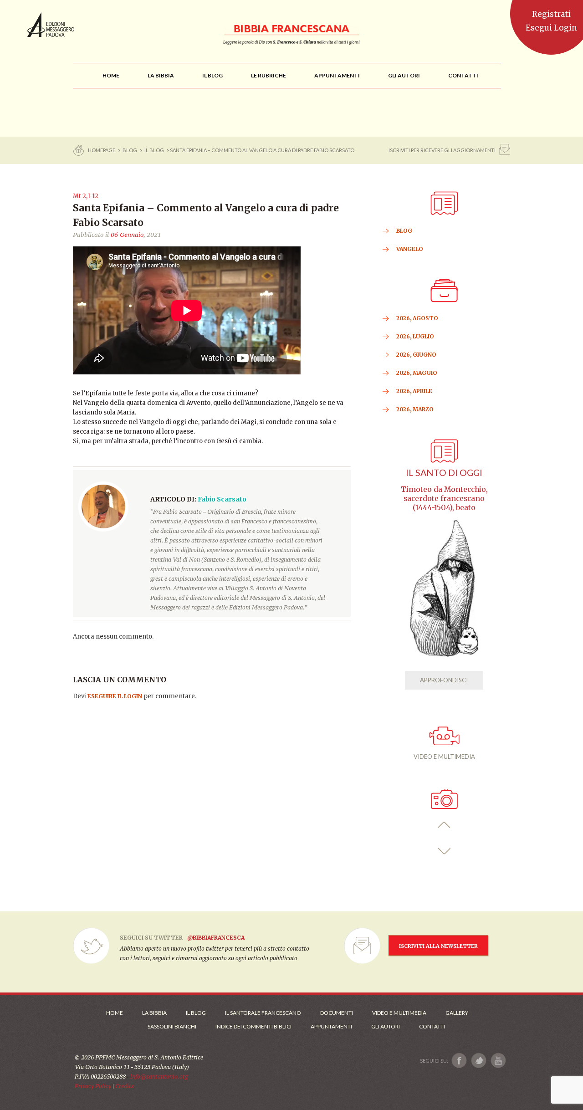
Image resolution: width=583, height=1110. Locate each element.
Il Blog (154, 150)
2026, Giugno (416, 354)
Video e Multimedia (399, 1012)
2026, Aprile (414, 391)
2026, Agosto (417, 318)
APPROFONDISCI (444, 680)
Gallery (456, 1012)
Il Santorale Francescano (263, 1012)
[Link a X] (478, 1061)
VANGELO (409, 249)
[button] (444, 825)
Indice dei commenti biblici (253, 1026)
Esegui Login (551, 28)
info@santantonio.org (159, 1076)
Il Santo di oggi (444, 472)
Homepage (102, 150)
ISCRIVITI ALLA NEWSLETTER (438, 946)
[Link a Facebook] (459, 1061)
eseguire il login (114, 696)
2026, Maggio (416, 372)
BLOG (130, 150)
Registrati (551, 14)
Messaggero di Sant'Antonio (50, 24)
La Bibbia (154, 1012)
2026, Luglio (415, 336)
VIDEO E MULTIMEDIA (444, 756)
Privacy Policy (93, 1086)
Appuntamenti (331, 1026)
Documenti (336, 1012)
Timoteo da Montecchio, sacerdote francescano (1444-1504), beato (444, 498)
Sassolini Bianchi (172, 1026)
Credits (124, 1086)
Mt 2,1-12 (85, 196)
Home (114, 1012)
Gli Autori (385, 1026)
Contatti (432, 1026)
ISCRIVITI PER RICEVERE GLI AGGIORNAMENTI (442, 150)
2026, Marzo (415, 409)
